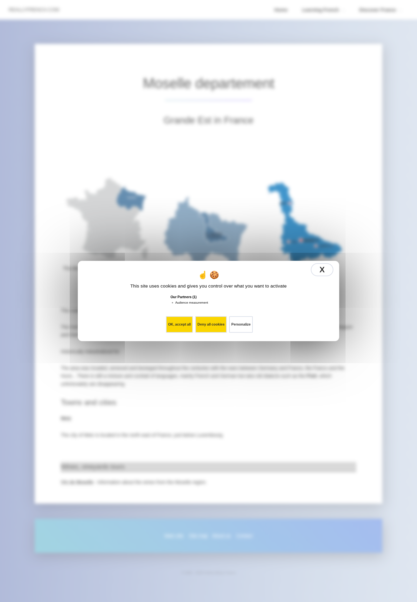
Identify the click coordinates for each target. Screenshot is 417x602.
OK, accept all (179, 324)
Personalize (241, 324)
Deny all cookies (211, 324)
